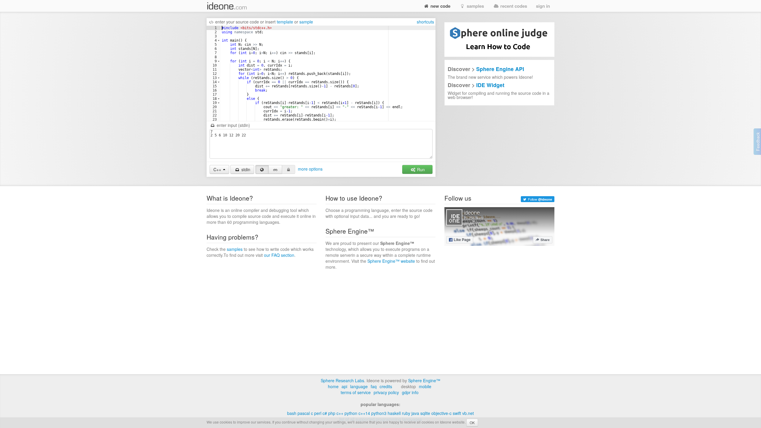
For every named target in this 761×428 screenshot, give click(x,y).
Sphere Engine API (500, 69)
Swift (457, 413)
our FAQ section (279, 255)
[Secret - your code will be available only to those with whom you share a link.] (275, 169)
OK (472, 422)
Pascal (304, 413)
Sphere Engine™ (424, 380)
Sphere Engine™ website (391, 261)
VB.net (468, 413)
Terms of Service (356, 392)
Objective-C (441, 413)
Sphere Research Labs (342, 380)
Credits (386, 386)
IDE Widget (490, 85)
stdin (245, 169)
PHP (331, 413)
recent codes (513, 6)
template (285, 22)
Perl (317, 413)
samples (475, 6)
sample (306, 22)
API (344, 386)
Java (415, 413)
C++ (340, 413)
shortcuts (425, 22)
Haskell (394, 413)
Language (359, 386)
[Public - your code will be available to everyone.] (262, 169)
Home (333, 386)
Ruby (406, 413)
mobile (425, 386)
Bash (291, 413)
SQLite (425, 413)
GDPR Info (410, 392)
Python (351, 413)
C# (325, 413)
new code (439, 6)
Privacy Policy (386, 392)
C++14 (364, 413)
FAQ (374, 386)
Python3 (378, 413)
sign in (543, 6)
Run (420, 169)
